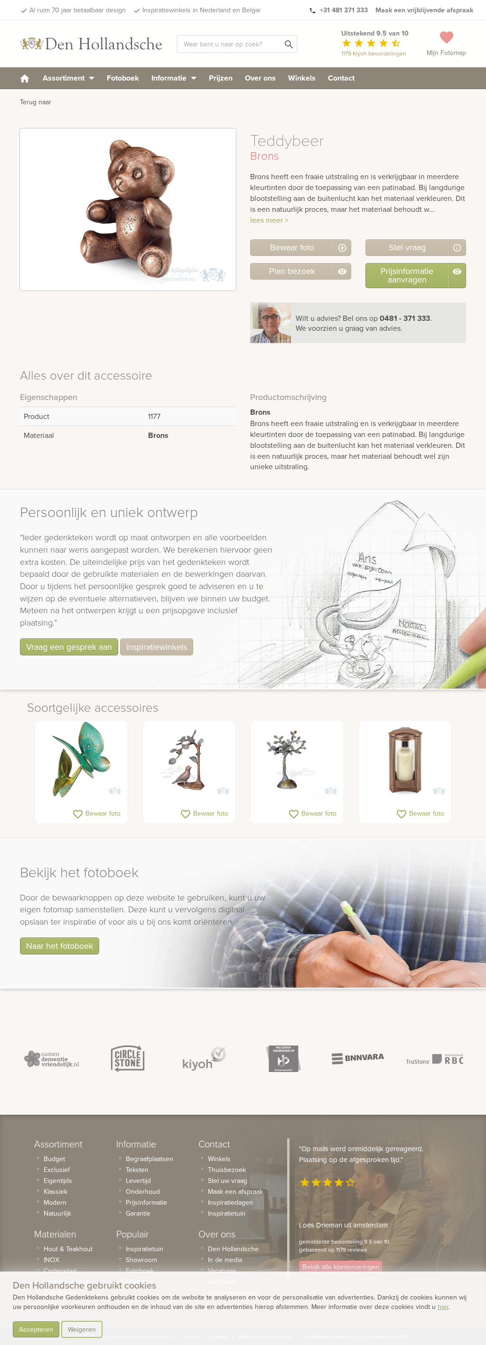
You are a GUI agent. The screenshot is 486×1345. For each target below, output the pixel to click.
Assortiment (64, 78)
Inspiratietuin (144, 1249)
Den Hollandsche (233, 1249)
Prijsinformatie (146, 1202)
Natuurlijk (57, 1213)
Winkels (302, 78)
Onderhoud (143, 1191)
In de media (225, 1259)
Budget (54, 1158)
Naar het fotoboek (59, 946)
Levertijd (138, 1180)
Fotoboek (123, 78)
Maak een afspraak (235, 1191)
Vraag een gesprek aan (69, 647)
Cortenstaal (60, 1270)
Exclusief (57, 1169)
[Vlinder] (81, 760)
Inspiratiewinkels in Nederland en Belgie (201, 10)
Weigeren (82, 1329)
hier (443, 1306)
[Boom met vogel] (189, 760)
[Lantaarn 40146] (405, 760)
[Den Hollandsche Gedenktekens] (91, 43)
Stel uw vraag (227, 1180)
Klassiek (55, 1191)
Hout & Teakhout (68, 1249)
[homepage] (25, 78)
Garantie (138, 1213)
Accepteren (36, 1329)
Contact (341, 78)
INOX (51, 1259)
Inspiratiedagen (230, 1202)
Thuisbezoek (227, 1169)
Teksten (137, 1169)
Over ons (260, 78)
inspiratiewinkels (156, 647)
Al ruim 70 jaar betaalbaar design (77, 10)
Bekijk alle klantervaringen (340, 1267)
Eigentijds (58, 1180)
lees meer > (269, 220)
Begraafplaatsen (149, 1158)
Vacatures (222, 1270)
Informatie (169, 78)
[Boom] (297, 760)
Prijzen (221, 78)
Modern (55, 1202)
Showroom (141, 1259)
